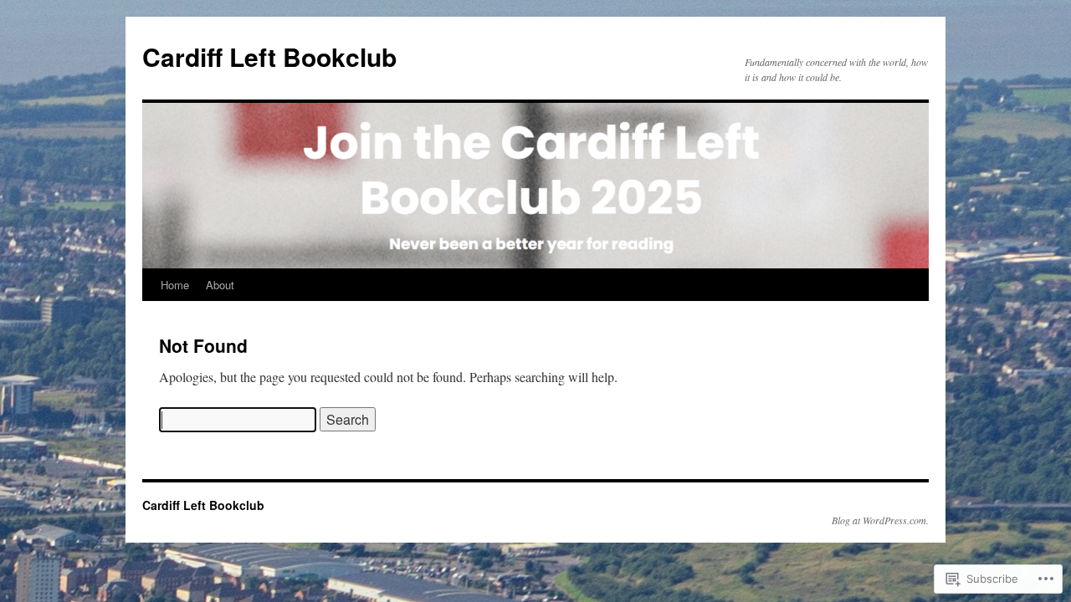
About (220, 285)
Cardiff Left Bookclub (269, 56)
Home (175, 285)
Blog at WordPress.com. (880, 520)
